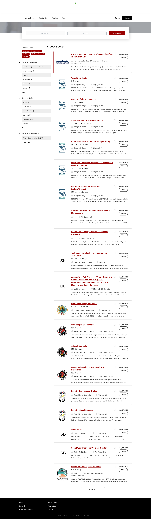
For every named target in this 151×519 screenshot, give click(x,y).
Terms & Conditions (26, 509)
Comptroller (76, 429)
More (23, 92)
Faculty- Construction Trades (84, 391)
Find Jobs (117, 33)
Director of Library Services (83, 99)
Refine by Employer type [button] (30, 133)
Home (21, 502)
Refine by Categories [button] (29, 62)
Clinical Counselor (79, 346)
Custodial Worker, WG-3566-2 (84, 304)
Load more (92, 489)
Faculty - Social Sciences (82, 410)
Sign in (117, 18)
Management (36, 51)
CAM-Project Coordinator (82, 325)
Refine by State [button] (27, 98)
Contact (22, 506)
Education (26, 51)
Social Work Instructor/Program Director (89, 448)
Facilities (25, 54)
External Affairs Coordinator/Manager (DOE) (90, 141)
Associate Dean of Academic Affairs (87, 120)
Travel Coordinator (79, 78)
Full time (25, 56)
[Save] (115, 54)
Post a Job (52, 506)
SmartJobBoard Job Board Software (83, 516)
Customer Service (37, 54)
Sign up (127, 18)
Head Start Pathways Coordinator (86, 467)
